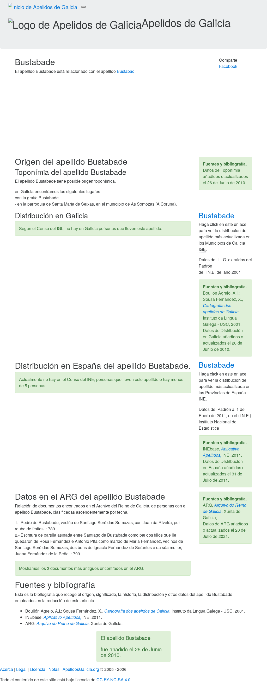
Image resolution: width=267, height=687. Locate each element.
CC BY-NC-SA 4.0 (113, 680)
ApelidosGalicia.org (81, 669)
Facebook (228, 66)
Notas (53, 669)
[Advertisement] (133, 117)
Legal (21, 669)
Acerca (6, 669)
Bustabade (217, 215)
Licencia (37, 669)
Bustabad (126, 71)
